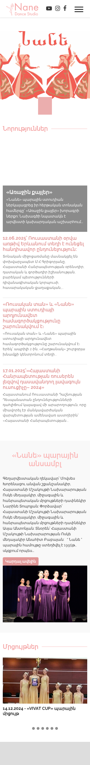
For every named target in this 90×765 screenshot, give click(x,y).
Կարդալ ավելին (20, 561)
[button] (33, 728)
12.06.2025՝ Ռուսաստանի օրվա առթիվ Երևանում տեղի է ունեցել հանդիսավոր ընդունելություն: (43, 243)
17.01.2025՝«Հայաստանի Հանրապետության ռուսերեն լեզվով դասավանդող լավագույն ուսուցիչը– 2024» (42, 379)
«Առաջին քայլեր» (29, 192)
